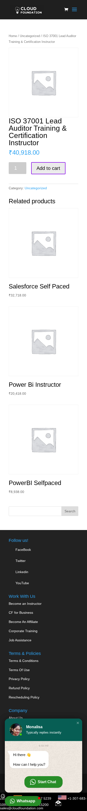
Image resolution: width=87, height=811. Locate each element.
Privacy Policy (19, 679)
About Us (16, 718)
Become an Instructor (25, 604)
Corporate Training (23, 631)
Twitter (20, 561)
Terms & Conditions (23, 661)
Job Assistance (20, 640)
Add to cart (48, 168)
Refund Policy (19, 688)
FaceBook (23, 550)
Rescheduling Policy (24, 697)
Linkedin (21, 572)
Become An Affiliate (23, 622)
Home (13, 36)
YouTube (21, 583)
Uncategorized (30, 36)
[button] (77, 722)
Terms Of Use (19, 670)
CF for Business (21, 612)
